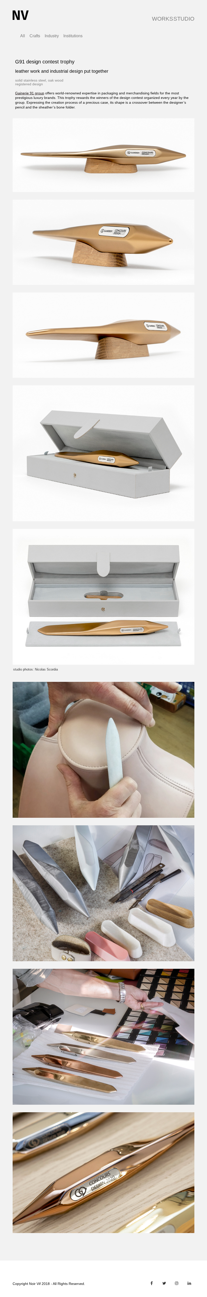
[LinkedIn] (189, 1283)
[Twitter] (164, 1283)
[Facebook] (151, 1283)
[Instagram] (177, 1283)
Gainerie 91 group (29, 93)
